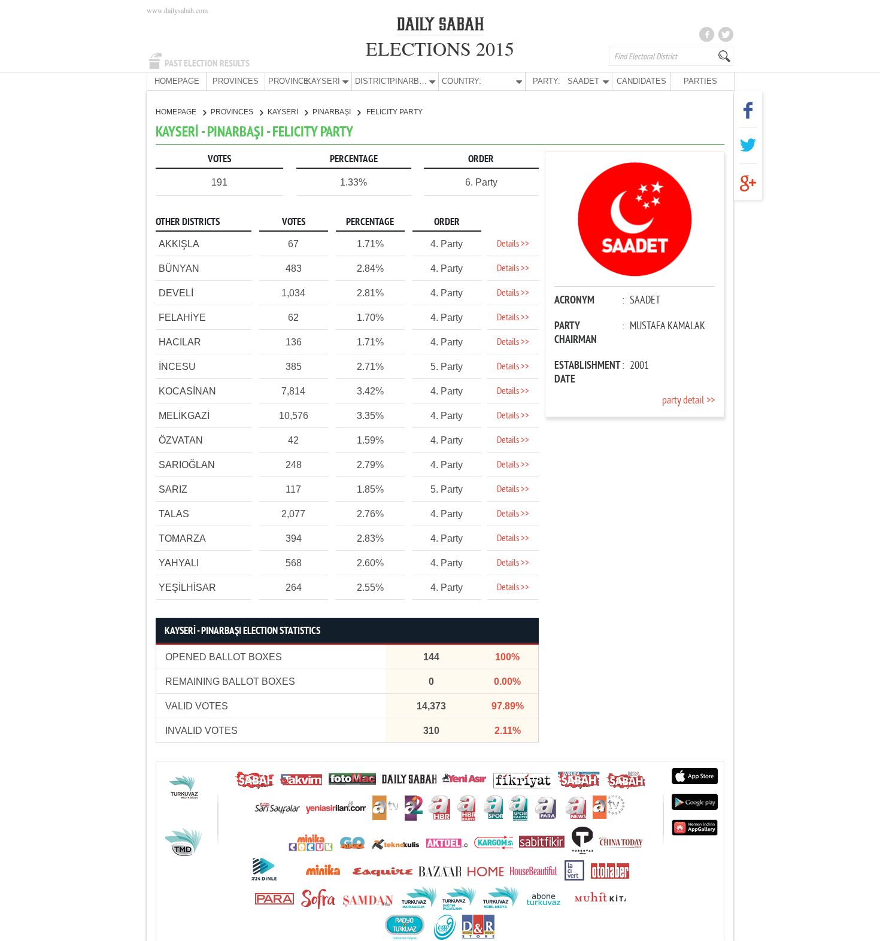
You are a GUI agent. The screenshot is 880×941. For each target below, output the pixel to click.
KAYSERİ (284, 112)
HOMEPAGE (176, 81)
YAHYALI (179, 563)
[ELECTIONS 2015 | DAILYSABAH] (440, 26)
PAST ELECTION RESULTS (207, 63)
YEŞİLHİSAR (187, 587)
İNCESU (177, 367)
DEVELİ (176, 293)
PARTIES (700, 81)
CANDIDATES (641, 81)
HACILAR (180, 342)
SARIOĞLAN (187, 465)
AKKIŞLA (179, 244)
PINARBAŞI (332, 112)
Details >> (513, 244)
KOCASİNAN (187, 391)
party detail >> (688, 401)
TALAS (174, 514)
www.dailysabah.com (177, 10)
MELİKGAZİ (184, 416)
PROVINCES (236, 81)
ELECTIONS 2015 (440, 48)
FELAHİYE (182, 317)
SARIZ (173, 489)
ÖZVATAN (181, 440)
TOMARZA (182, 538)
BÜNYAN (179, 268)
